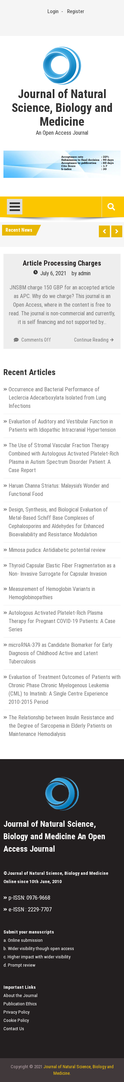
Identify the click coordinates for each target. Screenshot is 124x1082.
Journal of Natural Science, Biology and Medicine (62, 108)
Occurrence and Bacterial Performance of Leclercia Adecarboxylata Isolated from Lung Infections (57, 397)
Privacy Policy (16, 1012)
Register (75, 11)
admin (84, 273)
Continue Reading (91, 340)
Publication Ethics (20, 1003)
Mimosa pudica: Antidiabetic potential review (57, 550)
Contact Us (13, 1028)
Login (53, 11)
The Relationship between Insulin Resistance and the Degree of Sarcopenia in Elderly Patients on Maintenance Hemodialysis (61, 725)
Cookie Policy (16, 1020)
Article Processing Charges (62, 263)
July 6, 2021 (53, 273)
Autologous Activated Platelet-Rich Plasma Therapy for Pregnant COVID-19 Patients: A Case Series (62, 621)
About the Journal (20, 995)
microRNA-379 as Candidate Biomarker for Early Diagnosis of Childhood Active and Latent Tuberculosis (60, 653)
